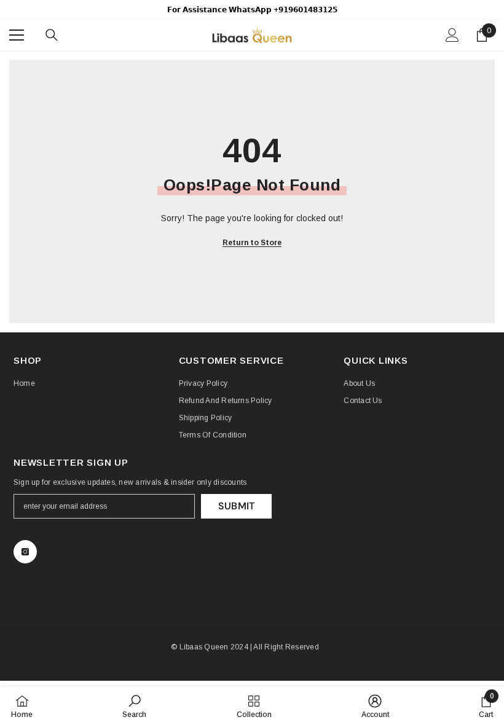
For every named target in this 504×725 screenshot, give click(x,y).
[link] (134, 706)
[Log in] (452, 35)
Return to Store (252, 242)
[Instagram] (25, 551)
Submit (236, 506)
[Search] (51, 35)
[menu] (16, 35)
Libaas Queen (204, 647)
